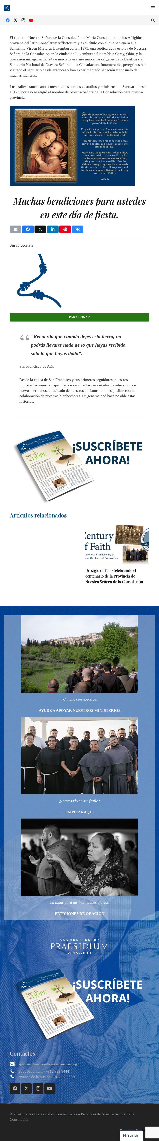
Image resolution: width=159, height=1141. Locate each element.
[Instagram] (23, 20)
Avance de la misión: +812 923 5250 (47, 1077)
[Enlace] (79, 666)
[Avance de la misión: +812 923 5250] (14, 1076)
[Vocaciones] (79, 768)
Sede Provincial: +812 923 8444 (44, 1071)
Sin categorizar (22, 245)
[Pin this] (65, 229)
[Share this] (28, 229)
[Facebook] (8, 20)
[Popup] (79, 463)
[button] (153, 8)
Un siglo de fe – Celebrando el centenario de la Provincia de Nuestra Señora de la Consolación (114, 576)
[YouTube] (31, 20)
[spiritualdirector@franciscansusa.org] (14, 1064)
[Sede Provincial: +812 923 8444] (14, 1071)
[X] (15, 20)
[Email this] (15, 229)
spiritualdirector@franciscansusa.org (48, 1064)
